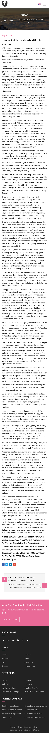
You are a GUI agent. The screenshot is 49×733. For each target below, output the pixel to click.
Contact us (9, 619)
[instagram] (22, 640)
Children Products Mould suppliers (33, 713)
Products (5, 658)
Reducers (28, 684)
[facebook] (3, 640)
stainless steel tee (9, 688)
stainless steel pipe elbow (34, 691)
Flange (4, 680)
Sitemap (5, 666)
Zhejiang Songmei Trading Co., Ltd (12, 710)
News (11, 21)
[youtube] (18, 640)
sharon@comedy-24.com (29, 730)
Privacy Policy (29, 666)
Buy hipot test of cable (10, 706)
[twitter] (13, 640)
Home (5, 21)
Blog (3, 662)
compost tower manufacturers (8, 717)
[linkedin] (8, 640)
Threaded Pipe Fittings (10, 691)
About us (27, 654)
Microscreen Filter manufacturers (31, 710)
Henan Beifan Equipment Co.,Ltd (11, 713)
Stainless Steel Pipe (31, 688)
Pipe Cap (27, 680)
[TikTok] (27, 640)
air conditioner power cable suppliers (34, 706)
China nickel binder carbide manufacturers (34, 717)
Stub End (5, 684)
